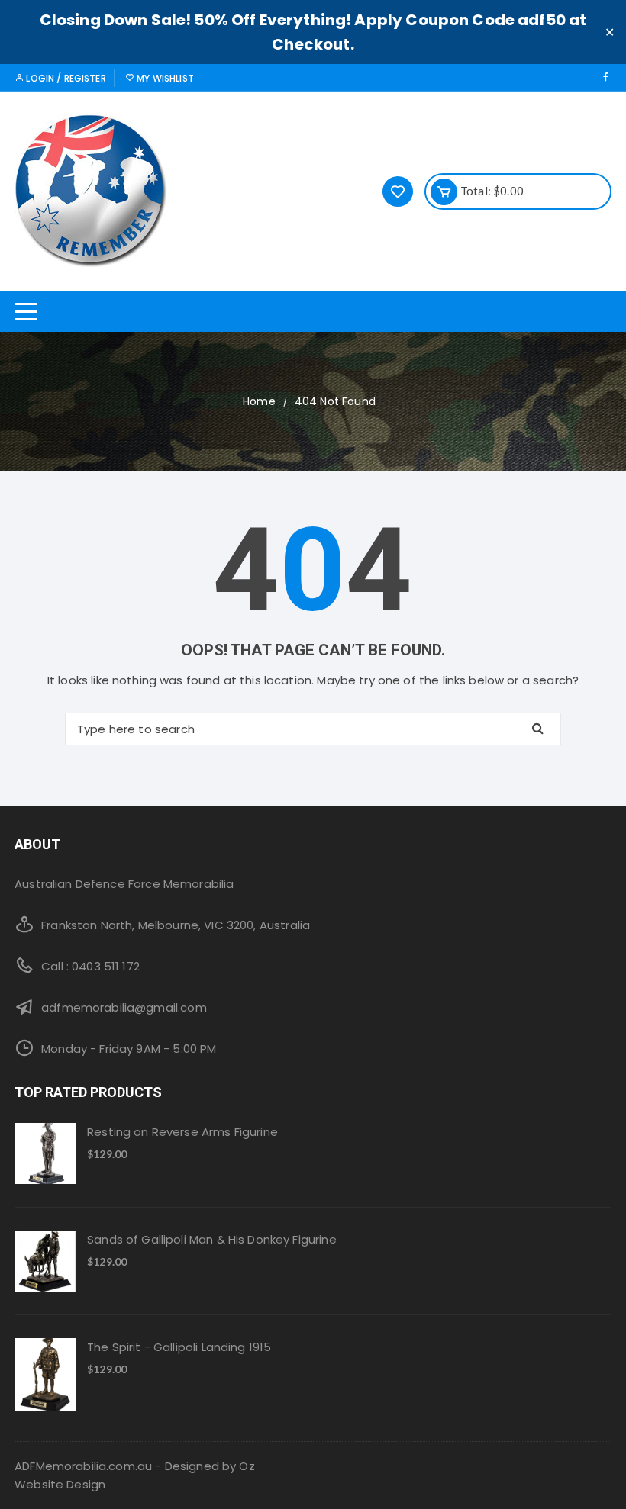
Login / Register (65, 78)
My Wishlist (164, 78)
